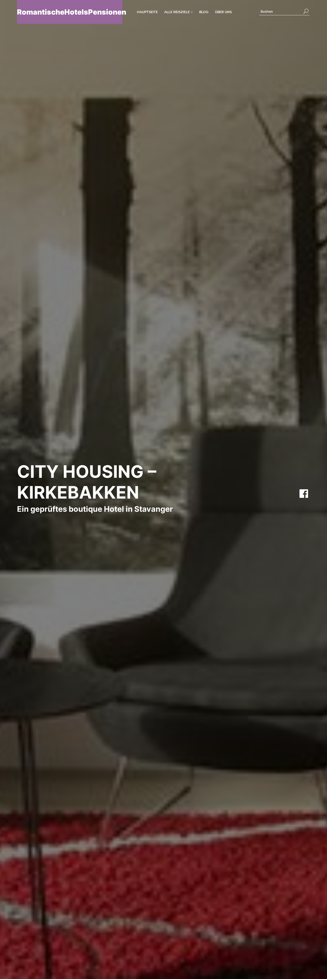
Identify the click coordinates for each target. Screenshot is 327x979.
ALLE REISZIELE (177, 12)
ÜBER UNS (223, 12)
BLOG (204, 12)
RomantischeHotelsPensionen (69, 12)
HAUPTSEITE (147, 12)
